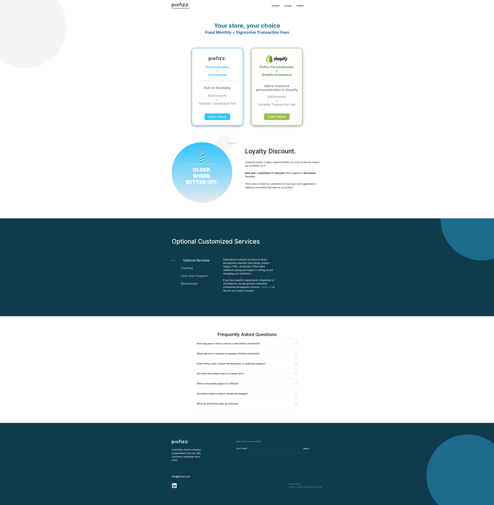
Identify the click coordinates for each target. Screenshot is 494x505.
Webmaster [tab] (189, 283)
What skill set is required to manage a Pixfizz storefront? (228, 353)
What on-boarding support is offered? (218, 383)
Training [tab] (187, 268)
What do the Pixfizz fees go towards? (218, 403)
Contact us (266, 287)
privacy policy (295, 484)
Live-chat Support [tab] (194, 276)
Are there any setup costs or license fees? (220, 373)
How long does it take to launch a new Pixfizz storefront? (228, 343)
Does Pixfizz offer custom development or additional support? (231, 363)
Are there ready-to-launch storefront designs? (222, 393)
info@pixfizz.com (181, 476)
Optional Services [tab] (196, 260)
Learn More (217, 117)
